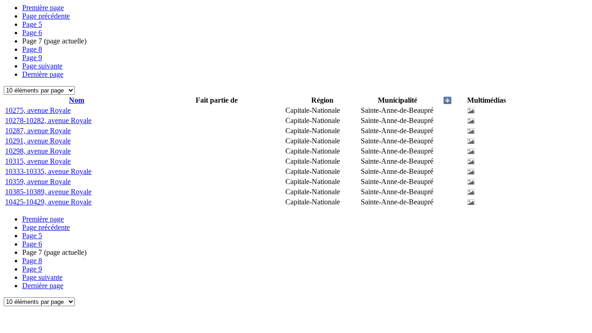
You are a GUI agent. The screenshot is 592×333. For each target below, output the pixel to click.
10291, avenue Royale (38, 141)
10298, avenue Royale (38, 151)
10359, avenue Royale (38, 181)
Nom (76, 100)
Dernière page (42, 74)
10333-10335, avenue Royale (48, 171)
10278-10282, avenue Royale (48, 120)
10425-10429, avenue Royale (48, 202)
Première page (43, 8)
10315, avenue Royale (38, 161)
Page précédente (46, 16)
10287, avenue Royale (38, 131)
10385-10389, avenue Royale (48, 192)
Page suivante (42, 66)
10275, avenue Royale (38, 110)
